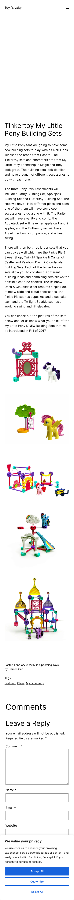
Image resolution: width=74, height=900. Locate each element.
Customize (37, 881)
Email (11, 808)
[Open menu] (67, 8)
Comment (14, 746)
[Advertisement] (37, 77)
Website (11, 825)
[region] (37, 867)
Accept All (37, 871)
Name (11, 790)
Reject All (37, 891)
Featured (10, 683)
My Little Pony (35, 683)
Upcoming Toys (49, 664)
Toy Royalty (13, 8)
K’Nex (20, 683)
